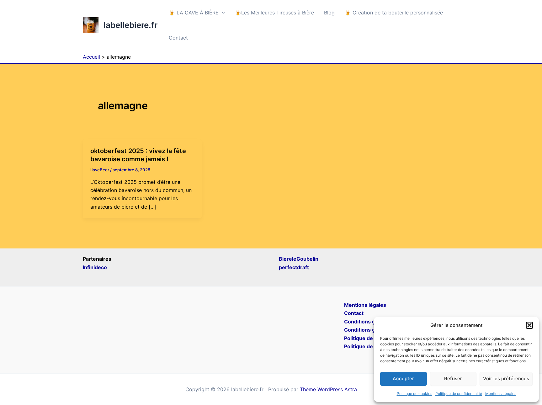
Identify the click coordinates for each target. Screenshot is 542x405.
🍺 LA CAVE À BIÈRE (194, 12)
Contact (178, 38)
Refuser (453, 378)
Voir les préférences (506, 378)
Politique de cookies (414, 393)
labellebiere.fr (130, 25)
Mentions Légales (500, 393)
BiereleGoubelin (298, 259)
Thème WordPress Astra (328, 389)
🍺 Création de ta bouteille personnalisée (394, 12)
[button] (529, 325)
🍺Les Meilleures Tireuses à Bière (274, 12)
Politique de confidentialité (458, 393)
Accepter (403, 378)
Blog (329, 12)
